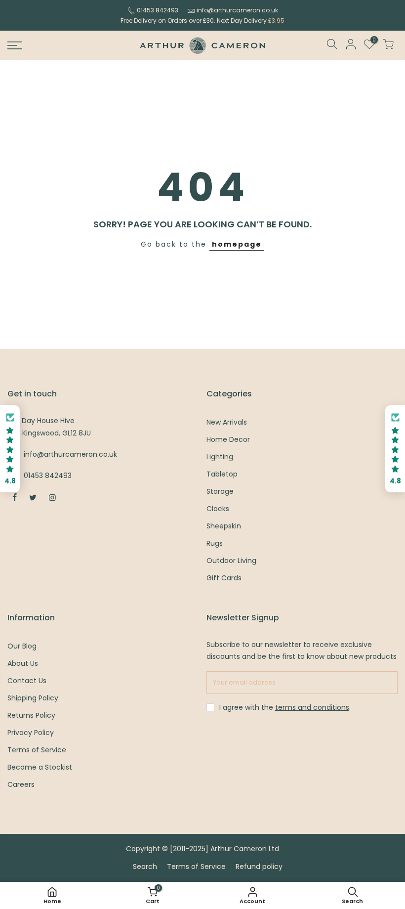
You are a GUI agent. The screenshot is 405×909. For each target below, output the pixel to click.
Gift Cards (224, 578)
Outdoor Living (231, 560)
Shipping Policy (32, 698)
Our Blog (22, 646)
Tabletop (222, 474)
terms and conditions (312, 707)
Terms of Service (36, 750)
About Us (22, 663)
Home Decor (228, 439)
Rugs (214, 543)
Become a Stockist (39, 767)
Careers (21, 784)
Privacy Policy (30, 732)
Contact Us (26, 681)
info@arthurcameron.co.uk (237, 10)
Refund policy (259, 866)
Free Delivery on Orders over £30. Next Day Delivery (202, 20)
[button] (10, 449)
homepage (237, 244)
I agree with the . (285, 707)
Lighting (219, 457)
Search (145, 866)
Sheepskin (223, 526)
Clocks (217, 509)
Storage (220, 491)
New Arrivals (226, 422)
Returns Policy (31, 715)
